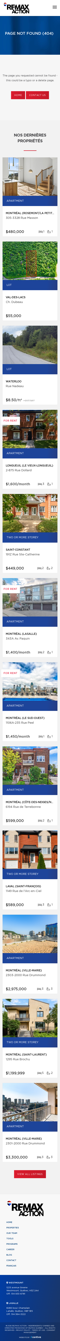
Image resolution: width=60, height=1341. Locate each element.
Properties (12, 1228)
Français (11, 1266)
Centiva (36, 1337)
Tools (9, 1239)
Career (10, 1249)
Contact (11, 1260)
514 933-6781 (18, 1294)
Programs (12, 1244)
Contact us (37, 95)
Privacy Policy (23, 1330)
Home (18, 95)
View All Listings (30, 1174)
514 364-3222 (18, 1314)
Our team (11, 1233)
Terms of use (38, 1330)
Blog (9, 1255)
